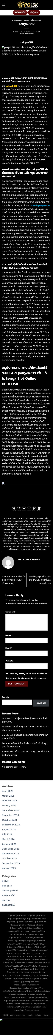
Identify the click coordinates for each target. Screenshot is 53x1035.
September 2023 (11, 863)
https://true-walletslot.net (15, 962)
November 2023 (10, 853)
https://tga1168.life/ (16, 946)
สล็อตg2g (44, 535)
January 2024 (9, 844)
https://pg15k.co (35, 927)
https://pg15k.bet (18, 924)
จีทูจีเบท (39, 526)
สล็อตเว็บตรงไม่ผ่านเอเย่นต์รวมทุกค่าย (27, 546)
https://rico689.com (36, 918)
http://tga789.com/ (36, 940)
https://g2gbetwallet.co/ (39, 991)
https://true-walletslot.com (33, 972)
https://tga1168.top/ (36, 943)
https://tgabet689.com (15, 997)
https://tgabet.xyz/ (17, 940)
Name (9, 635)
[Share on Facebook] (19, 509)
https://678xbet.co (15, 950)
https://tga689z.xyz (17, 918)
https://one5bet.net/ (17, 956)
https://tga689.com (17, 994)
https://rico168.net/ (16, 953)
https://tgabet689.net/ (38, 997)
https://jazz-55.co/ (29, 975)
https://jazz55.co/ (40, 978)
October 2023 (9, 858)
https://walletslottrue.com (36, 965)
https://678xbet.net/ (36, 946)
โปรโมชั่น (38, 1015)
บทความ (26, 20)
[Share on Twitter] (24, 509)
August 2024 (9, 829)
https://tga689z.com (17, 915)
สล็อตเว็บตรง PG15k (26, 541)
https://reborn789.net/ (36, 959)
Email (8, 648)
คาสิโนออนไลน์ (17, 20)
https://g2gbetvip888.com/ (26, 981)
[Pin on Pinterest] (34, 509)
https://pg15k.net (15, 931)
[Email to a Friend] (29, 509)
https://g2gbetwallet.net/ (21, 987)
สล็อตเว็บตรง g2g (10, 541)
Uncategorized (10, 890)
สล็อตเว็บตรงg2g (33, 543)
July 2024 (7, 834)
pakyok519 (23, 521)
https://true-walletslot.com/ (33, 1006)
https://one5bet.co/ (36, 956)
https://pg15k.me (35, 924)
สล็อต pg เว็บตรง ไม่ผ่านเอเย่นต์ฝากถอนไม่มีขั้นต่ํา (29, 532)
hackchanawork (26, 33)
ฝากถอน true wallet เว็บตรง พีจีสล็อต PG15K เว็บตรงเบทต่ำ (14, 580)
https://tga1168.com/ (34, 937)
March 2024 (8, 839)
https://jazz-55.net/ (22, 978)
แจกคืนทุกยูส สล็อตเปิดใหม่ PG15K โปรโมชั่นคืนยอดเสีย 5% (40, 580)
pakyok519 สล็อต (15, 524)
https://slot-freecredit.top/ (26, 1010)
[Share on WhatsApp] (14, 509)
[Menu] (3, 4)
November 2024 (10, 815)
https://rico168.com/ (36, 953)
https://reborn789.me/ (39, 962)
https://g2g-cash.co (36, 921)
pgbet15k (7, 885)
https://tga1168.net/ (16, 943)
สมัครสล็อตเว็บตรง (17, 1015)
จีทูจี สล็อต (22, 526)
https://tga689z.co (36, 915)
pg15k (5, 881)
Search (5, 697)
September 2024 (11, 824)
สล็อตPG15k (7, 538)
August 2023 (9, 868)
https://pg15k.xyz (18, 927)
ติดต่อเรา (46, 1015)
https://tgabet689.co (14, 1000)
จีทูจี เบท (31, 526)
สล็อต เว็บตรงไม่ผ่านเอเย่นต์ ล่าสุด (27, 535)
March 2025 (8, 796)
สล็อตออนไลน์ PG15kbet (40, 538)
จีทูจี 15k (14, 526)
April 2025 (7, 791)
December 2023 (10, 849)
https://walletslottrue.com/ (36, 1000)
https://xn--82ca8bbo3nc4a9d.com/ (23, 989)
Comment (10, 611)
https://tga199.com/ (15, 959)
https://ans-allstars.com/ (35, 950)
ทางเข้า (30, 1015)
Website (9, 660)
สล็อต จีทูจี (8, 535)
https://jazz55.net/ (14, 965)
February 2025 (9, 800)
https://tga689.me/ (36, 994)
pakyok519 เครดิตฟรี (31, 524)
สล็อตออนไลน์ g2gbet (21, 538)
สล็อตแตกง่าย (26, 549)
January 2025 (9, 805)
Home (5, 1015)
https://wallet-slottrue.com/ (20, 1003)
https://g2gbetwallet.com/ (26, 984)
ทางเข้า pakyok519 (18, 529)
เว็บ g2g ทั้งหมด (39, 549)
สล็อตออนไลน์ (36, 20)
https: (26, 931)
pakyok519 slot (35, 521)
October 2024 (9, 820)
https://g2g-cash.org (17, 921)
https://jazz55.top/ (11, 975)
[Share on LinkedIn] (39, 509)
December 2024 (10, 810)
